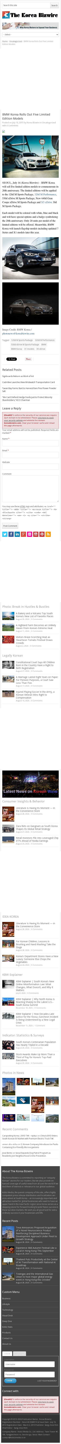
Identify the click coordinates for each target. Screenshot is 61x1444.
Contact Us (7, 1338)
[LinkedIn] (17, 534)
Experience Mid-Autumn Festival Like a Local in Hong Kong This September (36, 1249)
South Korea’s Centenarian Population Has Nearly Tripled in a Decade (36, 1043)
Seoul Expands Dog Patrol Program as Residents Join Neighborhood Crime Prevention (26, 1154)
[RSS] (48, 534)
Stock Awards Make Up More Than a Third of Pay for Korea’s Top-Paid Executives (35, 1057)
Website (6, 462)
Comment (6, 474)
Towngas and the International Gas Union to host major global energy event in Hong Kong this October (34, 1276)
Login (7, 1354)
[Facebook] (11, 534)
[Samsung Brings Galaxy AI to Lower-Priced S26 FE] (23, 1117)
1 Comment (40, 1025)
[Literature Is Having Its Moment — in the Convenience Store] (8, 814)
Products (6, 1332)
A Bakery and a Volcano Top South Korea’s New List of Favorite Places (34, 615)
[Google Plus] (23, 534)
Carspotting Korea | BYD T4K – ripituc (19, 1135)
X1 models (29, 349)
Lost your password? (47, 1380)
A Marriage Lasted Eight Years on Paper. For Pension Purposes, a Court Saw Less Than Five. (37, 679)
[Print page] (30, 131)
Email (5, 450)
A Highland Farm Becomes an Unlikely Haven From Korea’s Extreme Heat (36, 627)
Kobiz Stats (7, 1327)
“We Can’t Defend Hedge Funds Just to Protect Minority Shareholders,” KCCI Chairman (27, 398)
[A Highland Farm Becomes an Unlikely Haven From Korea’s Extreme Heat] (8, 627)
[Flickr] (29, 534)
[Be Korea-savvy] (30, 15)
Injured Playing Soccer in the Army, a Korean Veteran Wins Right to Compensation (35, 694)
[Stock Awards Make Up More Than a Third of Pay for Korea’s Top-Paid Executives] (8, 1056)
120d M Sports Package (22, 340)
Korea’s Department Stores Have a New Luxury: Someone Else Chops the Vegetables (37, 959)
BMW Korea (16, 349)
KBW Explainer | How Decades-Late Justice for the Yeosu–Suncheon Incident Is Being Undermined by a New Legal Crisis (37, 1018)
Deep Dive (7, 1321)
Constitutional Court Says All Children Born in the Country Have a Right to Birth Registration (35, 665)
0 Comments (36, 619)
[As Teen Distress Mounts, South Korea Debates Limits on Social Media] (23, 1100)
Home (5, 41)
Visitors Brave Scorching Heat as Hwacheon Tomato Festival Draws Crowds (34, 639)
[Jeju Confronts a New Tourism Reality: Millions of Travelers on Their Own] (8, 1101)
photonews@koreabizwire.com (18, 333)
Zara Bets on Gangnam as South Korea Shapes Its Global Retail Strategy (37, 827)
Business (6, 1298)
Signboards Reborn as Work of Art (18, 376)
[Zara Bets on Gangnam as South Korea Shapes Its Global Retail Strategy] (8, 829)
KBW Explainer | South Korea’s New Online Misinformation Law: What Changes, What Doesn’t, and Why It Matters (35, 986)
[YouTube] (35, 534)
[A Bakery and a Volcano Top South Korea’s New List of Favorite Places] (8, 616)
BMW (43, 344)
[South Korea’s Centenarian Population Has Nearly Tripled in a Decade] (8, 1045)
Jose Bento (7, 1153)
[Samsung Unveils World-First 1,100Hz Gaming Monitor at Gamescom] (8, 1117)
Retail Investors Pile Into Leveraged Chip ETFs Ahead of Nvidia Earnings (37, 839)
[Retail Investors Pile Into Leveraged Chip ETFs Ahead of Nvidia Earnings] (8, 839)
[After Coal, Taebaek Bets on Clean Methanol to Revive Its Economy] (52, 1118)
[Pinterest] (42, 534)
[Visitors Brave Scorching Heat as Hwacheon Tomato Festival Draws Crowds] (8, 639)
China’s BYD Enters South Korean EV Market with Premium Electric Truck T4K (29, 1137)
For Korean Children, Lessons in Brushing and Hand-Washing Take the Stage (36, 944)
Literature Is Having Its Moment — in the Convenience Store (35, 809)
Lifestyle (6, 1304)
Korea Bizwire (33, 122)
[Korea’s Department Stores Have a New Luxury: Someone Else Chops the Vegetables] (8, 958)
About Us (6, 1344)
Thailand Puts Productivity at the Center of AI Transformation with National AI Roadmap (37, 1262)
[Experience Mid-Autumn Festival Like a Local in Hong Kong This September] (23, 1081)
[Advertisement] (30, 79)
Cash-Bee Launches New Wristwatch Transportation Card (28, 382)
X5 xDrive (46, 202)
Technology (7, 1309)
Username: (9, 1359)
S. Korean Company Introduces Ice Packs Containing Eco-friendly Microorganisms (30, 1146)
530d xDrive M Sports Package (25, 344)
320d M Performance (45, 194)
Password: (9, 1369)
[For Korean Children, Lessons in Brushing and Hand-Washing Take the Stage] (8, 944)
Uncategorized (15, 41)
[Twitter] (4, 534)
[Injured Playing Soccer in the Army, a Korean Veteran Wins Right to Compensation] (8, 693)
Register (19, 1354)
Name (5, 438)
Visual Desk (7, 1315)
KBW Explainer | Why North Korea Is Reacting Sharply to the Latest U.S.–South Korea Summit (35, 1001)
